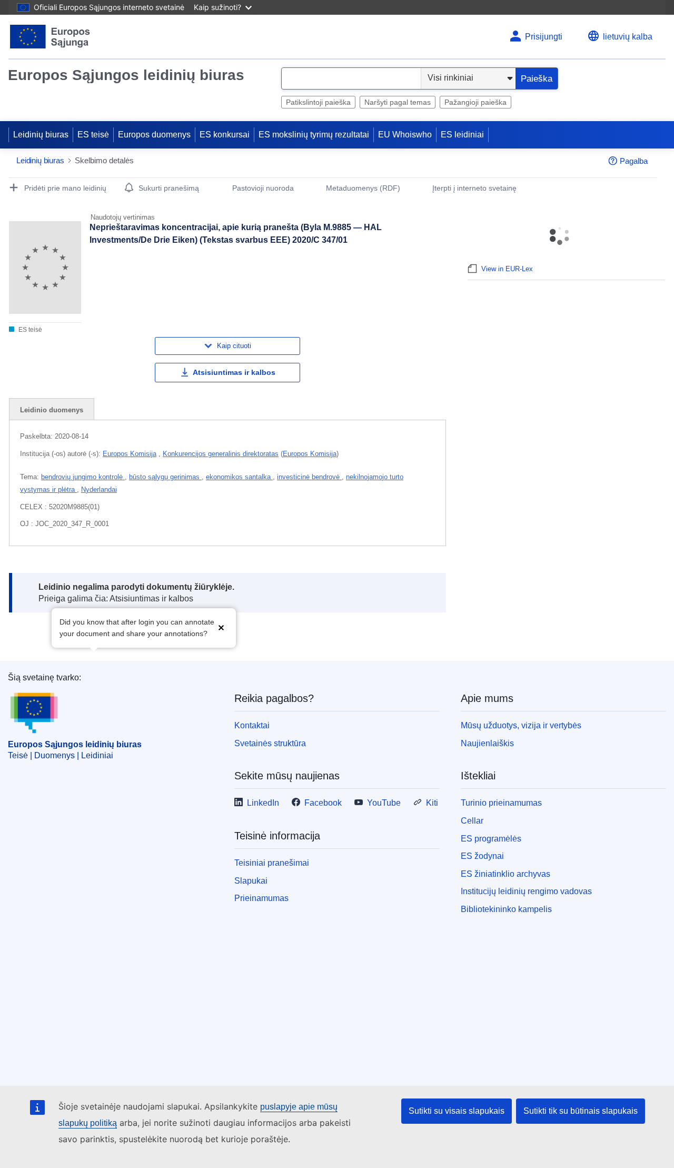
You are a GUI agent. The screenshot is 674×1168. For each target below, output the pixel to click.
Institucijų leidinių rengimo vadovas (526, 891)
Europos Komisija (129, 454)
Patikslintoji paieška (318, 102)
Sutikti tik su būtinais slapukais (580, 1110)
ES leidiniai (462, 134)
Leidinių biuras (40, 134)
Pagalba (634, 160)
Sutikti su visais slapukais (456, 1110)
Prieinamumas (261, 898)
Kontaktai (252, 725)
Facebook (323, 802)
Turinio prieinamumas (501, 802)
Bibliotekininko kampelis (506, 909)
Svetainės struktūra (270, 743)
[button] (221, 627)
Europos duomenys (154, 134)
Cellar (472, 820)
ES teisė (93, 134)
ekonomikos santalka (239, 477)
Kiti (432, 802)
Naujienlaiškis (487, 743)
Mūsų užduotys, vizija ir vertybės (521, 725)
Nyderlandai (99, 489)
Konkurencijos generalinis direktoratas (221, 454)
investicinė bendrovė (309, 477)
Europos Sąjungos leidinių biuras (126, 75)
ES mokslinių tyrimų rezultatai (314, 134)
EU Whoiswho (405, 134)
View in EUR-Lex (507, 269)
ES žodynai (482, 856)
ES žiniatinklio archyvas (505, 873)
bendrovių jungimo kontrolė (83, 477)
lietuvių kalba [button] (627, 36)
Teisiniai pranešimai (271, 862)
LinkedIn (263, 802)
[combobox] (351, 78)
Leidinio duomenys (51, 410)
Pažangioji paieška (475, 102)
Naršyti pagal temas (397, 102)
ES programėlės (491, 838)
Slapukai (250, 880)
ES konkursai (225, 134)
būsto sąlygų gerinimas (165, 477)
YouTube (384, 802)
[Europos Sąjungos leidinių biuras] (50, 36)
